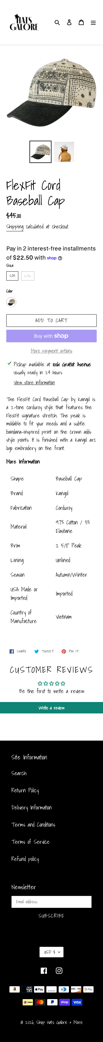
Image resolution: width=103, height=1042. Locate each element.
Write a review (51, 707)
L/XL (27, 275)
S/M (12, 275)
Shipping (14, 226)
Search (18, 773)
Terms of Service (30, 841)
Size (9, 266)
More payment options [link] (51, 351)
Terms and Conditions (33, 824)
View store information (34, 382)
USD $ (49, 952)
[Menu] (93, 22)
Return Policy (25, 790)
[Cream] (11, 302)
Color (9, 291)
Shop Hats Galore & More (59, 1022)
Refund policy (25, 859)
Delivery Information (31, 807)
